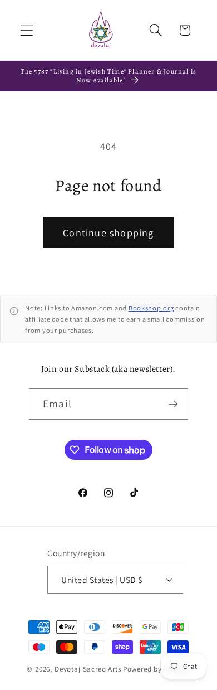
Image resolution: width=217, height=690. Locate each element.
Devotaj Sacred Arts (88, 669)
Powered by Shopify (156, 669)
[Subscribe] (173, 404)
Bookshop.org (151, 308)
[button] (27, 30)
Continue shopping (108, 232)
